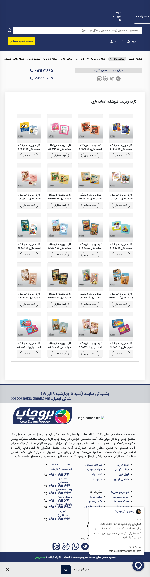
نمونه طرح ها (118, 16)
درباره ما (79, 59)
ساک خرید (96, 497)
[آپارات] (111, 78)
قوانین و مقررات (120, 492)
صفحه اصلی (135, 59)
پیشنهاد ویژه (33, 59)
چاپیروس (40, 557)
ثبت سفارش (121, 155)
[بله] (105, 78)
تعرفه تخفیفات (120, 501)
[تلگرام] (118, 78)
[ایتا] (99, 78)
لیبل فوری (123, 474)
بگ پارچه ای (95, 501)
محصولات (143, 16)
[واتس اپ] (75, 546)
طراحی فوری (121, 479)
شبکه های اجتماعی (14, 59)
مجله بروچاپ (50, 59)
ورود (134, 41)
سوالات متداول (93, 465)
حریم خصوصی (120, 497)
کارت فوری (123, 465)
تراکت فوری (122, 469)
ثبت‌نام (119, 41)
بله (65, 570)
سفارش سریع (98, 59)
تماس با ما (66, 59)
